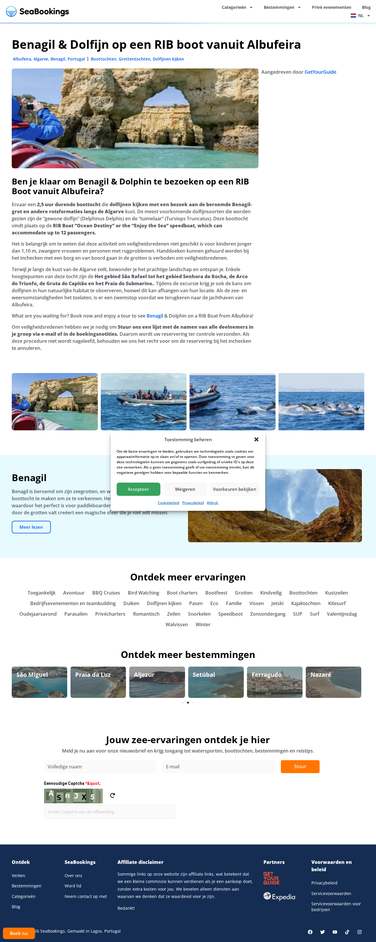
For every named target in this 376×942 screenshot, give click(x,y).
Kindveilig (271, 593)
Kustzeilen (336, 593)
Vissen (256, 603)
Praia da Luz (34, 675)
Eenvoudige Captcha (72, 783)
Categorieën (234, 7)
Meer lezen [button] (31, 527)
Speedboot (230, 614)
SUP (297, 614)
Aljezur (85, 675)
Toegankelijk (42, 593)
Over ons (73, 875)
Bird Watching (143, 593)
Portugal (76, 59)
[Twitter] (322, 932)
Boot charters (182, 593)
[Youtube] (335, 932)
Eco (214, 603)
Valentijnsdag (342, 614)
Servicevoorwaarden (331, 893)
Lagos (318, 675)
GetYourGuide (320, 72)
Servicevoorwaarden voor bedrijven (336, 906)
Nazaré (262, 675)
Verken (18, 875)
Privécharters (110, 614)
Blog (366, 7)
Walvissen (177, 624)
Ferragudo (208, 675)
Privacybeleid (193, 502)
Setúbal (145, 675)
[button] (256, 439)
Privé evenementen (331, 7)
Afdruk (212, 502)
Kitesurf (337, 603)
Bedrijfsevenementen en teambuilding (73, 603)
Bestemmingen (279, 7)
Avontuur (74, 593)
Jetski (277, 603)
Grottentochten (134, 59)
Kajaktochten (305, 603)
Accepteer (138, 489)
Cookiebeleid (168, 502)
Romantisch (146, 614)
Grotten (244, 593)
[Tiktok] (347, 932)
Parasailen (76, 614)
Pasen (196, 603)
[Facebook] (310, 932)
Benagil (58, 59)
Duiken (131, 603)
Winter (203, 624)
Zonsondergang (268, 614)
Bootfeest (216, 593)
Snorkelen (199, 614)
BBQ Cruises (106, 593)
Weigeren (185, 489)
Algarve (40, 59)
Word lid (73, 886)
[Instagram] (359, 932)
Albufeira (22, 59)
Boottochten (103, 59)
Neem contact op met (86, 896)
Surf (314, 614)
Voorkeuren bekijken (234, 489)
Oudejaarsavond (38, 614)
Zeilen (173, 614)
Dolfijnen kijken (168, 59)
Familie (234, 603)
